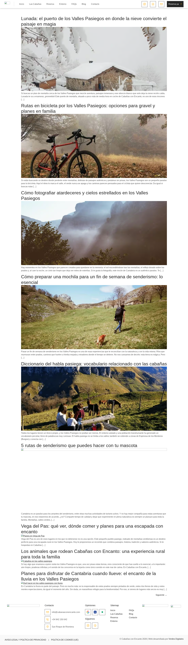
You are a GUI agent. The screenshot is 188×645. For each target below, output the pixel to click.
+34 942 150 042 (59, 619)
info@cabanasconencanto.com (66, 612)
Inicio (21, 4)
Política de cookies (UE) (64, 640)
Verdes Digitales (176, 639)
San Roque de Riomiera (63, 627)
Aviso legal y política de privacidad (25, 640)
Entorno (62, 4)
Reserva (50, 4)
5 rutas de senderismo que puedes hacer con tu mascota (79, 445)
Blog (84, 4)
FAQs (74, 4)
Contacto (95, 4)
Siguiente (161, 595)
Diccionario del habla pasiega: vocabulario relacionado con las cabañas (94, 363)
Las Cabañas (35, 4)
